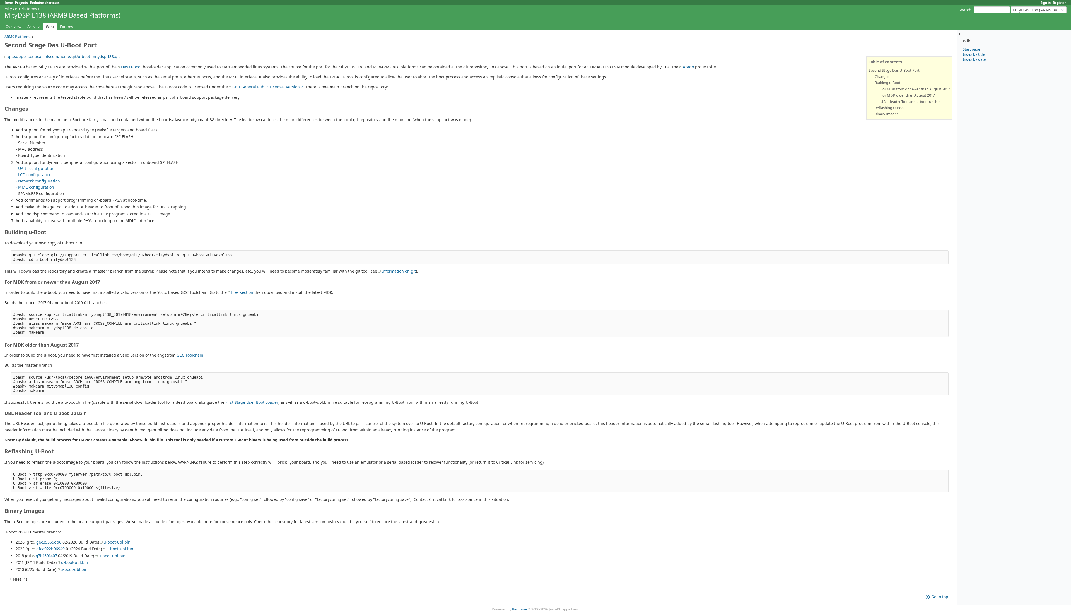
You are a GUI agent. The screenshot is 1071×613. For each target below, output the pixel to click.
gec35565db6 (48, 542)
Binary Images (886, 113)
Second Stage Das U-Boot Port (894, 70)
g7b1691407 (46, 555)
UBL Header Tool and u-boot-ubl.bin (910, 101)
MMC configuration (36, 187)
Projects (21, 3)
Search (965, 10)
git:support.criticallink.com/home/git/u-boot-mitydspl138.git (64, 56)
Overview (13, 26)
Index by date (974, 59)
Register (1059, 3)
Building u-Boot (888, 82)
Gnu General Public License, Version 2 (267, 87)
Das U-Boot (131, 66)
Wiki (50, 26)
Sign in (1046, 3)
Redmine (519, 609)
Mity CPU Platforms (20, 8)
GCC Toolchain (190, 355)
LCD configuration (35, 174)
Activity (33, 26)
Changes (882, 76)
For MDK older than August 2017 (908, 95)
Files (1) (20, 579)
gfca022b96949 (50, 548)
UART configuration (36, 168)
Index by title (974, 54)
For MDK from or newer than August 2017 (915, 89)
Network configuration (39, 181)
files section (242, 292)
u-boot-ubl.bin (117, 542)
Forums (66, 26)
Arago (688, 66)
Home (8, 3)
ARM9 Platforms (17, 36)
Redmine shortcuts (45, 3)
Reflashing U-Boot (890, 107)
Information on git (399, 271)
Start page (971, 49)
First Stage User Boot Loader (251, 402)
